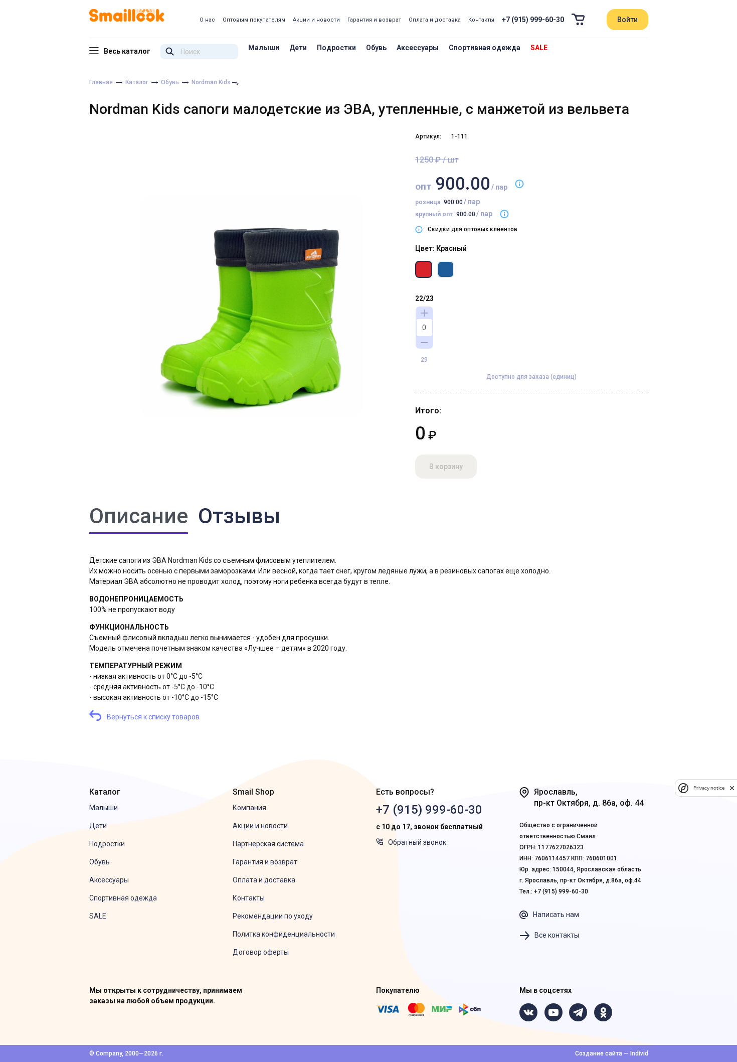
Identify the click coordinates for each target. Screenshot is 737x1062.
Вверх (688, 1002)
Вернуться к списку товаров (153, 717)
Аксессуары (418, 48)
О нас (207, 20)
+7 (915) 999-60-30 (533, 20)
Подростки (336, 48)
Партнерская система (268, 844)
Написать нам (556, 915)
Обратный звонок (417, 842)
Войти (627, 20)
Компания (249, 808)
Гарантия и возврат (374, 20)
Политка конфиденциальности (284, 934)
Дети (298, 48)
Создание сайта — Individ (611, 1053)
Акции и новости (316, 20)
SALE (538, 48)
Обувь (376, 48)
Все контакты (556, 935)
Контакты (481, 20)
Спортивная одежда (484, 48)
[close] (732, 788)
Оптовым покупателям (254, 20)
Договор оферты (261, 952)
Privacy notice (708, 788)
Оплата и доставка (435, 20)
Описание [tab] (138, 516)
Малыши (263, 48)
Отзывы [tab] (239, 516)
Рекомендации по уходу (273, 916)
